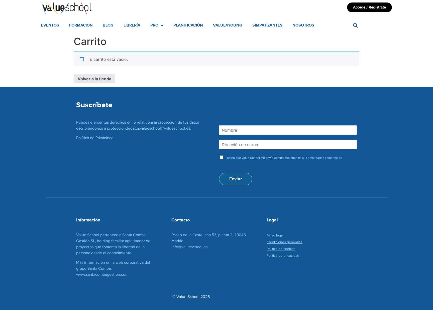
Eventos (50, 25)
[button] (355, 25)
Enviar (235, 179)
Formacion (81, 25)
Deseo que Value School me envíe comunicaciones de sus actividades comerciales (284, 158)
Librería (132, 25)
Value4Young (227, 25)
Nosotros (303, 25)
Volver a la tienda (94, 78)
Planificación (188, 25)
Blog (108, 25)
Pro (154, 25)
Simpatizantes (267, 25)
